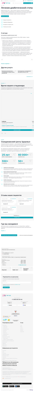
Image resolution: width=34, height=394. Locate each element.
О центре (2, 139)
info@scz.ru (10, 302)
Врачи (21, 326)
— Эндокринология (5, 334)
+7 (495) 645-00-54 (30, 0)
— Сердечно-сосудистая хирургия (7, 339)
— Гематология (4, 326)
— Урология (4, 331)
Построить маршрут (26, 269)
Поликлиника (4, 325)
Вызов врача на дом (5, 355)
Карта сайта (22, 331)
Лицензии (4, 269)
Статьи (21, 327)
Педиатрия (4, 343)
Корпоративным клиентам (9, 363)
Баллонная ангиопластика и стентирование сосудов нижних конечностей (8, 72)
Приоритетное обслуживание (10, 362)
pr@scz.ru (24, 302)
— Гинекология (4, 327)
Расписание (4, 350)
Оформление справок (5, 354)
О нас (21, 325)
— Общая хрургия (5, 338)
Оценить (15, 315)
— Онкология (4, 330)
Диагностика (4, 344)
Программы (4, 353)
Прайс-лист (15, 269)
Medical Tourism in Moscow (9, 365)
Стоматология (4, 335)
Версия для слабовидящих (17, 383)
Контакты (21, 330)
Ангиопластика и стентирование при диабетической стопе (24, 72)
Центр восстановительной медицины (8, 340)
